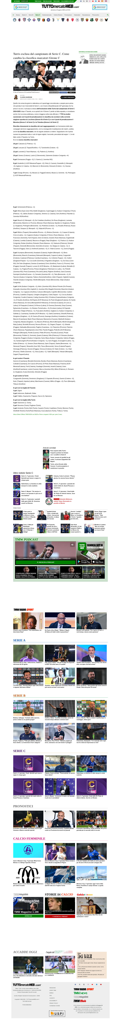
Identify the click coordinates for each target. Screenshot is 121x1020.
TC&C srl (21, 988)
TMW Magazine (47, 1)
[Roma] (87, 20)
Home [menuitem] (18, 15)
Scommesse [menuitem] (86, 15)
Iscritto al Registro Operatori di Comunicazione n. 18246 (27, 995)
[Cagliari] (24, 20)
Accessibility (53, 1000)
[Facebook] (81, 1)
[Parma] (82, 20)
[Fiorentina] (34, 20)
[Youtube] (93, 1)
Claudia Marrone (26, 97)
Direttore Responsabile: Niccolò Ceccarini (26, 992)
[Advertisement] (93, 126)
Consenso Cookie (55, 1005)
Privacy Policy (54, 1003)
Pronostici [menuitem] (95, 15)
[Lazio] (58, 20)
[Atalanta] (15, 20)
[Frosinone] (39, 20)
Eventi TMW (53, 990)
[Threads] (87, 1)
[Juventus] (53, 20)
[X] (84, 1)
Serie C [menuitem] (38, 15)
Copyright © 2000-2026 (20, 999)
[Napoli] (77, 20)
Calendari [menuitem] (77, 15)
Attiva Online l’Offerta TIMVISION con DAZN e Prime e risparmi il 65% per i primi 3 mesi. (37, 414)
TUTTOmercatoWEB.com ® (32, 999)
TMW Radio (38, 1)
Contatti (52, 998)
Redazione (53, 987)
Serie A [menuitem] (24, 15)
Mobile (51, 993)
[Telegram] (96, 1)
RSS (51, 995)
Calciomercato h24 (67, 1)
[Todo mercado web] (102, 1)
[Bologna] (19, 20)
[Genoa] (44, 20)
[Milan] (68, 20)
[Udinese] (101, 20)
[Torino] (97, 20)
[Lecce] (63, 20)
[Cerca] (107, 15)
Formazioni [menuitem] (68, 15)
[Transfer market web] (106, 1)
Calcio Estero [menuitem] (58, 15)
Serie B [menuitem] (31, 15)
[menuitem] (13, 15)
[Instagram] (90, 1)
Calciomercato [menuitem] (47, 15)
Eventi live (24, 1)
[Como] (29, 20)
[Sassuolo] (92, 20)
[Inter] (48, 20)
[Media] (99, 1)
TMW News (56, 1)
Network (17, 1)
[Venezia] (106, 20)
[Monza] (72, 20)
